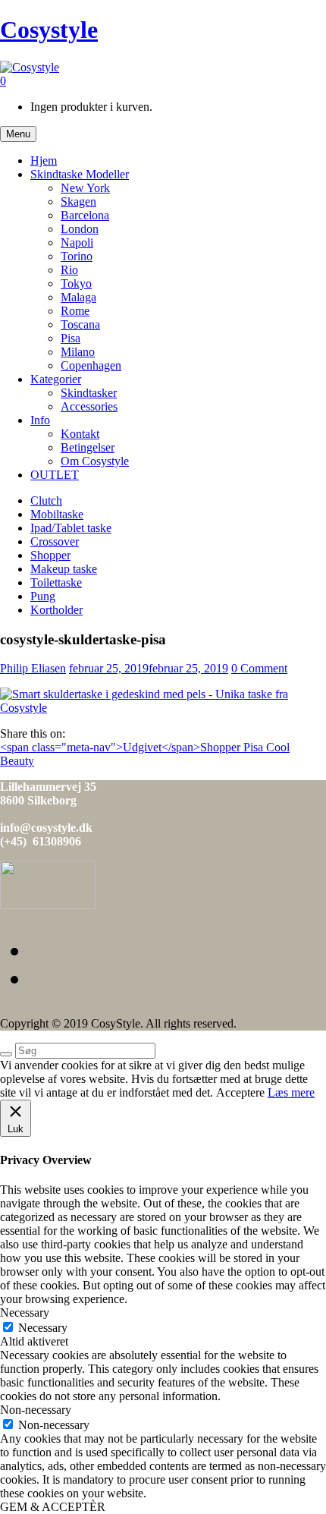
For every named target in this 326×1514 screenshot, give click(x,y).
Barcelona (85, 215)
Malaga (78, 297)
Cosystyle (49, 29)
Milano (78, 351)
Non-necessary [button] (35, 1409)
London (80, 228)
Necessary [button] (24, 1312)
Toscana (80, 324)
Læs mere (291, 1092)
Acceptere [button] (240, 1092)
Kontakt (80, 433)
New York (85, 187)
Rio (69, 269)
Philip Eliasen (33, 668)
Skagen (78, 201)
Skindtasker (89, 392)
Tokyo (76, 283)
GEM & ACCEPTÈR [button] (52, 1506)
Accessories (89, 406)
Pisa (70, 338)
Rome (75, 310)
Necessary (42, 1327)
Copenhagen (91, 365)
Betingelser (87, 447)
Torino (76, 256)
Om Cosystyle (95, 461)
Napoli (77, 242)
